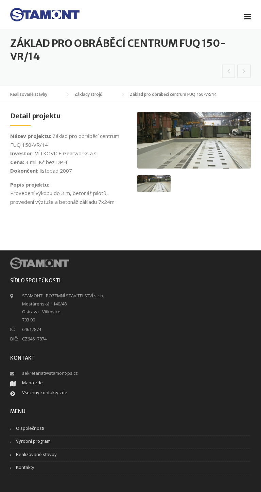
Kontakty (25, 467)
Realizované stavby (36, 454)
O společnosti (30, 428)
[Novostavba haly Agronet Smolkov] (244, 71)
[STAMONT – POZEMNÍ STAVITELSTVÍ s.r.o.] (45, 14)
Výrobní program (33, 441)
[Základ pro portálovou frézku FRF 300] (229, 71)
